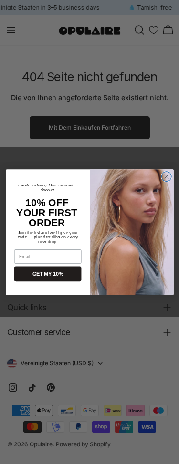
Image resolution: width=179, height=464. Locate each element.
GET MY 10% (47, 274)
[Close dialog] (166, 176)
